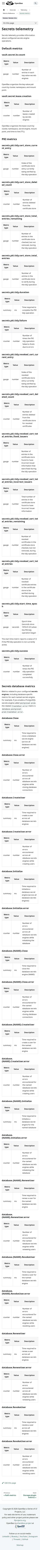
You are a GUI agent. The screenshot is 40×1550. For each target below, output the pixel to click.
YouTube (23, 1536)
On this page (8, 23)
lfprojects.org (20, 1520)
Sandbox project (25, 1523)
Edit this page (10, 1483)
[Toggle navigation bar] (3, 3)
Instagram (33, 1536)
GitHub (25, 1539)
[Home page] (4, 10)
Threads (16, 1539)
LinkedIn (6, 1536)
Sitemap (20, 1545)
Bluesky (14, 1536)
